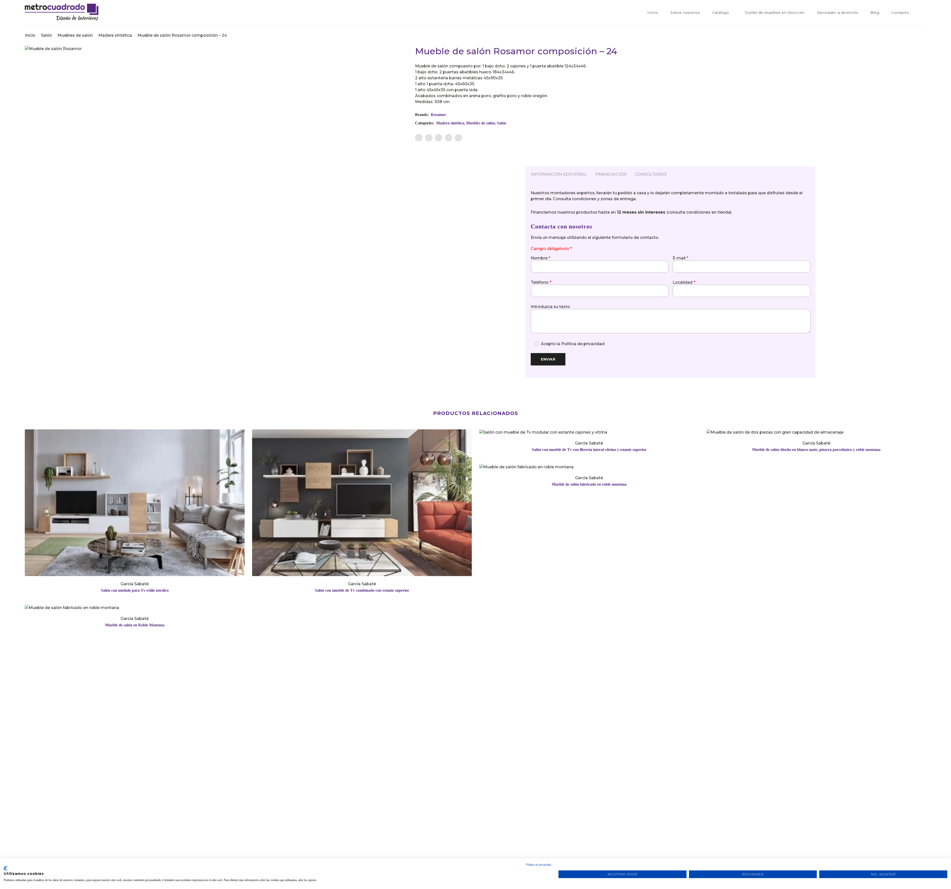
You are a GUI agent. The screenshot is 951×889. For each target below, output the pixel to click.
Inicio (30, 35)
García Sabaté (135, 584)
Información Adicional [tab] (559, 174)
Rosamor (438, 114)
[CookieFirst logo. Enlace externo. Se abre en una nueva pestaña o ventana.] (5, 868)
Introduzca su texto (550, 307)
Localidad (684, 282)
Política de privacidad (583, 343)
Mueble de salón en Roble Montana (134, 625)
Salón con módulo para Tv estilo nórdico (135, 590)
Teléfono (541, 282)
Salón (46, 35)
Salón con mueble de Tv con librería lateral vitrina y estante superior (589, 449)
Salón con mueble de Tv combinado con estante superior (362, 590)
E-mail (680, 258)
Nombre (540, 258)
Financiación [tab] (610, 174)
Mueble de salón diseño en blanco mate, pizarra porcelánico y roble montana (816, 449)
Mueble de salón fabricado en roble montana (589, 484)
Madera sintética (115, 35)
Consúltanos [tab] (651, 174)
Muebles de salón (75, 35)
